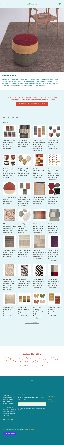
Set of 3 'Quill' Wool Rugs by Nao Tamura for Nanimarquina (24, 227)
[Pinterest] (13, 419)
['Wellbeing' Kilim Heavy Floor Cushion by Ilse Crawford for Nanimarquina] (9, 299)
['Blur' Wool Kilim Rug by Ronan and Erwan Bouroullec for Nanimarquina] (24, 188)
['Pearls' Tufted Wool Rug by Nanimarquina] (9, 188)
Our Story (51, 401)
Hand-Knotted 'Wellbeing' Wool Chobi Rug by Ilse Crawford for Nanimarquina (8, 283)
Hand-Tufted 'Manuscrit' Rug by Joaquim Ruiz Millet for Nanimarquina (24, 282)
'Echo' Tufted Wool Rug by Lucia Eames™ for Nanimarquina (54, 311)
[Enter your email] (44, 404)
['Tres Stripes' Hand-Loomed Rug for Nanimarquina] (24, 241)
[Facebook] (5, 419)
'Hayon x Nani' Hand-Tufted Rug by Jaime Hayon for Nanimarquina (9, 227)
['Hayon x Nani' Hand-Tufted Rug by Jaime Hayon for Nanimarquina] (9, 215)
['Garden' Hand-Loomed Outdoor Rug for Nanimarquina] (24, 299)
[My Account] (53, 4)
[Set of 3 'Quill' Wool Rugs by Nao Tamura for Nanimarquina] (24, 215)
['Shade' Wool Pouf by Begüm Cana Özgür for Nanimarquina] (54, 131)
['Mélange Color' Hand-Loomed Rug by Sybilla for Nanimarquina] (54, 270)
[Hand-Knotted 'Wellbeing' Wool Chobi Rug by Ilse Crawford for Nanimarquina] (9, 270)
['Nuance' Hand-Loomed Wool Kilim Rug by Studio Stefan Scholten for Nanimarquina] (39, 131)
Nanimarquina (15, 117)
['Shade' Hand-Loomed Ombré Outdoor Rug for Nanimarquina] (39, 215)
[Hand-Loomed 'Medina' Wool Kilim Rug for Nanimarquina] (39, 160)
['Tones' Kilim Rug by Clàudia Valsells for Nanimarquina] (39, 188)
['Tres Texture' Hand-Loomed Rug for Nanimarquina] (9, 241)
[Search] (56, 4)
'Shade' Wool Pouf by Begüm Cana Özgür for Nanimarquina (53, 143)
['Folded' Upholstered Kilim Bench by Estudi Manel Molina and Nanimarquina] (54, 160)
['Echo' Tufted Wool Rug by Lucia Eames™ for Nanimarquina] (54, 299)
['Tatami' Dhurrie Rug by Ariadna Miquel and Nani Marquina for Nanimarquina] (54, 241)
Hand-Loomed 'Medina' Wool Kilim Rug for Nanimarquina (39, 172)
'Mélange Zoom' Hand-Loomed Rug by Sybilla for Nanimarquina (39, 282)
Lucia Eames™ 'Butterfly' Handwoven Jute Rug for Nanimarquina (38, 312)
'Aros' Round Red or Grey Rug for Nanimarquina (54, 200)
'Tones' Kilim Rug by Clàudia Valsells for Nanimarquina (39, 200)
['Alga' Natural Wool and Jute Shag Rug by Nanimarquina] (24, 160)
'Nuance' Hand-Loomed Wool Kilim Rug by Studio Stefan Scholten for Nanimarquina (39, 144)
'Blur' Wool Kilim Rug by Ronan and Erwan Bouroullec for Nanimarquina (24, 201)
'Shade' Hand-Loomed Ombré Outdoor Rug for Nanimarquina (38, 227)
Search (50, 399)
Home (4, 117)
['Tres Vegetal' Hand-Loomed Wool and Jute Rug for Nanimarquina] (39, 241)
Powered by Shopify (29, 429)
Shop (9, 117)
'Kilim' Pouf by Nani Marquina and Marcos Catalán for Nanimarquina (9, 172)
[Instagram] (9, 419)
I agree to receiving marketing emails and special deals (32, 409)
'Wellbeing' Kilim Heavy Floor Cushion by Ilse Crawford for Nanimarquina (8, 312)
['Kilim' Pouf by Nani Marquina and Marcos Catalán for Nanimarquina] (9, 160)
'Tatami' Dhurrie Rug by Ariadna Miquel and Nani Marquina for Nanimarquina (53, 255)
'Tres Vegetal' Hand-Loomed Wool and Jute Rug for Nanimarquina (39, 254)
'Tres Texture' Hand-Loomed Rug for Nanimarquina (9, 253)
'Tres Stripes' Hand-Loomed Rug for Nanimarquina (24, 253)
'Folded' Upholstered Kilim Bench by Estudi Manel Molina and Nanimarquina (54, 173)
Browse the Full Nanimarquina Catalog (31, 103)
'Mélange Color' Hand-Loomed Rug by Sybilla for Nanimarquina (54, 282)
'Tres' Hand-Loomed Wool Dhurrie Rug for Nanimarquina (53, 227)
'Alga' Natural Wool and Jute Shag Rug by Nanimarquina (24, 171)
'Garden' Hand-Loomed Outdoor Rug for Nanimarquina (23, 311)
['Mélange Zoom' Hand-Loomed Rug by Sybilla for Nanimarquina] (39, 270)
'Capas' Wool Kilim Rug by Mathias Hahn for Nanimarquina (9, 143)
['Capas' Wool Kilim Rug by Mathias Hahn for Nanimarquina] (9, 131)
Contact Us (51, 396)
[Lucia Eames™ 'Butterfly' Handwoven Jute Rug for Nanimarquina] (39, 299)
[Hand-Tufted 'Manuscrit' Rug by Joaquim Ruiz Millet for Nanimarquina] (24, 270)
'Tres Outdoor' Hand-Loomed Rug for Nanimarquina (24, 142)
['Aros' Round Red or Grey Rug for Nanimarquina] (54, 188)
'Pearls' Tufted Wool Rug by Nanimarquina (9, 200)
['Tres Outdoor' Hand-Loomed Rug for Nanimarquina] (24, 131)
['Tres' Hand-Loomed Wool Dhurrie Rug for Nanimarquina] (54, 215)
